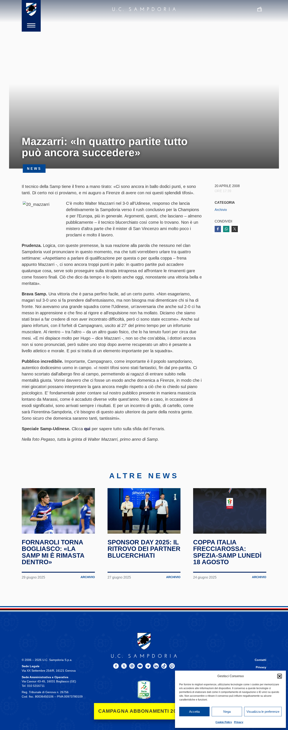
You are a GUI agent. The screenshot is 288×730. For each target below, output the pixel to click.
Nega (227, 711)
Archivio (221, 210)
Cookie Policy (223, 722)
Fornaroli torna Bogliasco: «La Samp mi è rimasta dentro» (53, 552)
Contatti (260, 660)
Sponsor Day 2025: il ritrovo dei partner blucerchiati (144, 549)
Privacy (238, 722)
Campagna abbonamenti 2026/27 (144, 711)
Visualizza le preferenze (262, 711)
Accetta (194, 711)
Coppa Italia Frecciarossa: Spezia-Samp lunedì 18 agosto (227, 552)
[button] (279, 676)
